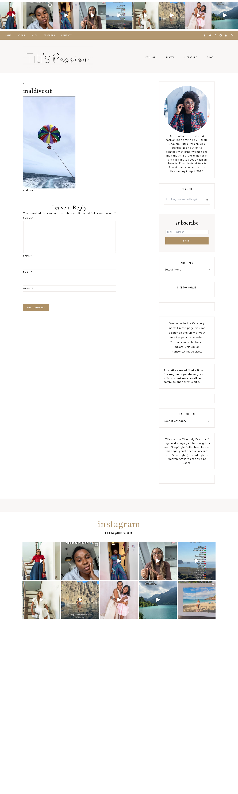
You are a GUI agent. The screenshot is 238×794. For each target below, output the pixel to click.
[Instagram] (221, 31)
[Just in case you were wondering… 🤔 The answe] (225, 15)
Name (27, 255)
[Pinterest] (216, 31)
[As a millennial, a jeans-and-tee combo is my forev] (13, 15)
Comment (29, 218)
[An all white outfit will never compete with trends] (145, 15)
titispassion (125, 533)
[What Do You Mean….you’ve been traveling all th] (39, 15)
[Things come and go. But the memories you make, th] (172, 15)
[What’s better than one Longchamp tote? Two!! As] (92, 15)
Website (28, 288)
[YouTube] (226, 31)
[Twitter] (211, 31)
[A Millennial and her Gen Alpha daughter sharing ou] (198, 15)
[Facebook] (205, 31)
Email (27, 272)
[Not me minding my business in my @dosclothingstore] (66, 15)
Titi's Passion (58, 56)
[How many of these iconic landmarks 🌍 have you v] (119, 15)
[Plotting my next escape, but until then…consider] (197, 600)
